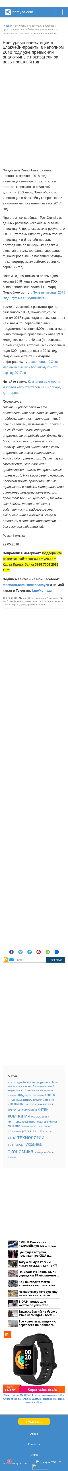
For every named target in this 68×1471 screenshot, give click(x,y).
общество (14, 1126)
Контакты (34, 1444)
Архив (34, 1433)
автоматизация (16, 1086)
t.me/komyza (42, 590)
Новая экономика (37, 598)
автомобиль (31, 1086)
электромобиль (44, 1152)
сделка (6, 604)
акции (11, 1090)
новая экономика (46, 1121)
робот (47, 1126)
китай (43, 1109)
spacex (47, 1082)
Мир (25, 598)
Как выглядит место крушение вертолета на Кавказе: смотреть (37, 1283)
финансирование (37, 604)
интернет (48, 1099)
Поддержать (34, 1421)
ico (4, 601)
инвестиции (31, 601)
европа (50, 1094)
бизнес (19, 1090)
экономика (21, 1151)
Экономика (52, 598)
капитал (43, 601)
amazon (12, 1082)
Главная (8, 25)
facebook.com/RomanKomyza (26, 584)
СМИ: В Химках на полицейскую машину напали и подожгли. (36, 1244)
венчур (20, 601)
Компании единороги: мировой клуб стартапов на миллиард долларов (32, 387)
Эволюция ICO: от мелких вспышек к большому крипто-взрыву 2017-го (31, 367)
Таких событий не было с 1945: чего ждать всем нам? (38, 1313)
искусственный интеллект (40, 1104)
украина (34, 1144)
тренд (23, 604)
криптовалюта (55, 601)
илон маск (15, 1099)
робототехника (14, 1131)
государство (27, 1094)
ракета (40, 1125)
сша (12, 1137)
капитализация (27, 1109)
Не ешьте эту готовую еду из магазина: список (38, 1293)
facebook (29, 1082)
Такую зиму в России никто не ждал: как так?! (38, 1263)
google (40, 1082)
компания (19, 1115)
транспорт (16, 1144)
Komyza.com (22, 11)
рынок (37, 1130)
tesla (55, 1082)
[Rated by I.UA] (40, 1466)
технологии (30, 1137)
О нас (34, 1455)
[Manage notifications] (9, 1461)
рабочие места (28, 1125)
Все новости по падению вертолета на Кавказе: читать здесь (37, 1323)
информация (16, 1104)
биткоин (30, 1090)
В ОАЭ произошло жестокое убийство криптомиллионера (34, 1303)
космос (36, 1116)
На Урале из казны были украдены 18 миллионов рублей (38, 1273)
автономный (46, 1086)
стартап (15, 604)
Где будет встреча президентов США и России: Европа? (34, 1254)
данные (40, 1095)
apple (19, 1082)
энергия (12, 1157)
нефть (31, 1121)
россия (26, 1131)
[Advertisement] (34, 768)
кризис (45, 1116)
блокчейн (11, 601)
